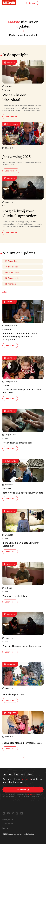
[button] (41, 3)
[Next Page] (23, 757)
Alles (4, 292)
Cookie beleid (7, 824)
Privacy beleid (7, 820)
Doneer (32, 3)
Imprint (5, 828)
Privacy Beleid (31, 794)
